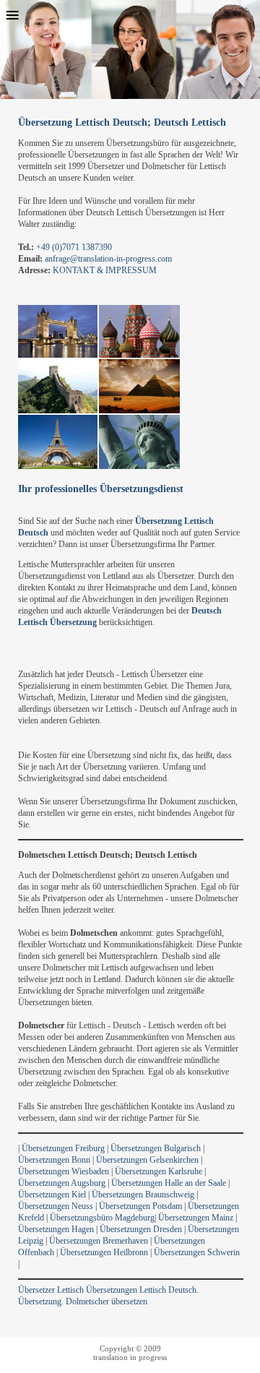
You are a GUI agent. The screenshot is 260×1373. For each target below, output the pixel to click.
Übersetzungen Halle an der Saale (168, 1183)
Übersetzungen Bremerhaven (98, 1241)
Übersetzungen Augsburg (61, 1183)
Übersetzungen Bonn (54, 1160)
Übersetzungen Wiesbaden (63, 1171)
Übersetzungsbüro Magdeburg (102, 1218)
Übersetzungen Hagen (56, 1229)
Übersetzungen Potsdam (140, 1206)
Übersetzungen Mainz (195, 1218)
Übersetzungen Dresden (141, 1229)
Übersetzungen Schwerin (197, 1252)
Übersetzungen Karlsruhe (158, 1171)
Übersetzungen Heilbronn (104, 1252)
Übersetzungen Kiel (52, 1194)
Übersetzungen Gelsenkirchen (147, 1160)
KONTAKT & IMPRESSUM (105, 270)
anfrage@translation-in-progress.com (108, 259)
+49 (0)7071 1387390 (74, 247)
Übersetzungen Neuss (56, 1206)
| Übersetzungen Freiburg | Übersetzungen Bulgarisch (109, 1148)
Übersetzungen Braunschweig (143, 1194)
